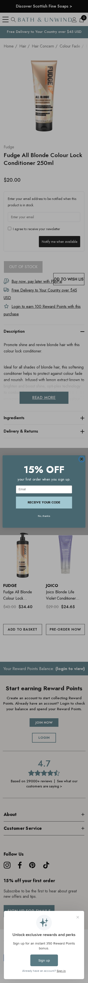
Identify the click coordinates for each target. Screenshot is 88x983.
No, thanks (44, 515)
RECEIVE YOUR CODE (44, 502)
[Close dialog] (81, 459)
